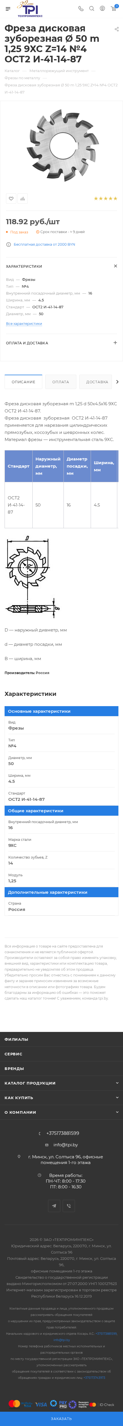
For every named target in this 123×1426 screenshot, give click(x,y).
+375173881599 (62, 1133)
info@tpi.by (65, 1144)
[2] (100, 198)
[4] (110, 198)
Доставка (97, 382)
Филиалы (16, 1039)
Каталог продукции (30, 1083)
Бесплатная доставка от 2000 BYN (44, 244)
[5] (115, 198)
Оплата (60, 382)
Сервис (13, 1054)
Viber (69, 1206)
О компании (20, 1112)
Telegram (54, 1206)
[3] (105, 198)
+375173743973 (94, 1378)
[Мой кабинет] (102, 9)
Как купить (19, 1097)
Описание (23, 382)
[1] (95, 198)
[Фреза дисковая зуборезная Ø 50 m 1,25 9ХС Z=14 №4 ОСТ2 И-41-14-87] (61, 146)
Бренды (14, 1068)
